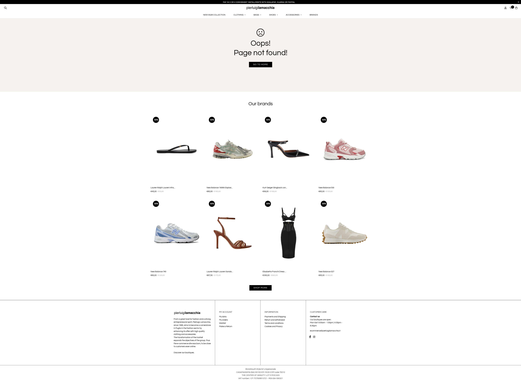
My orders (223, 320)
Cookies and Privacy (273, 326)
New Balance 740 (158, 272)
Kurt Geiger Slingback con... (275, 188)
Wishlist (222, 323)
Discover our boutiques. (184, 353)
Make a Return (225, 326)
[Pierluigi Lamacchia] (260, 7)
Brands (314, 15)
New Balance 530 (326, 188)
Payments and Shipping (275, 317)
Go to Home (260, 64)
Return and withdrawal (275, 320)
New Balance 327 (326, 272)
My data (222, 317)
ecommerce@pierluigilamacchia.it (325, 331)
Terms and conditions (274, 323)
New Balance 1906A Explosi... (220, 188)
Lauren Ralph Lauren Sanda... (220, 272)
